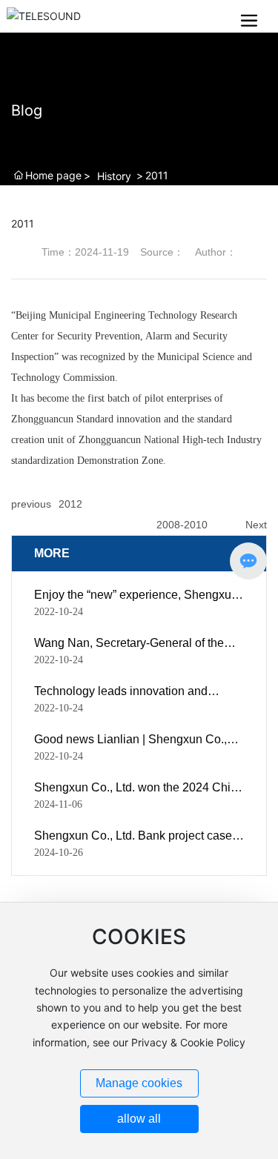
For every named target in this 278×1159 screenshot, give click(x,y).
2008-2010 (182, 525)
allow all (139, 1118)
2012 (70, 504)
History (114, 176)
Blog (26, 110)
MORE (52, 553)
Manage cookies (139, 1083)
